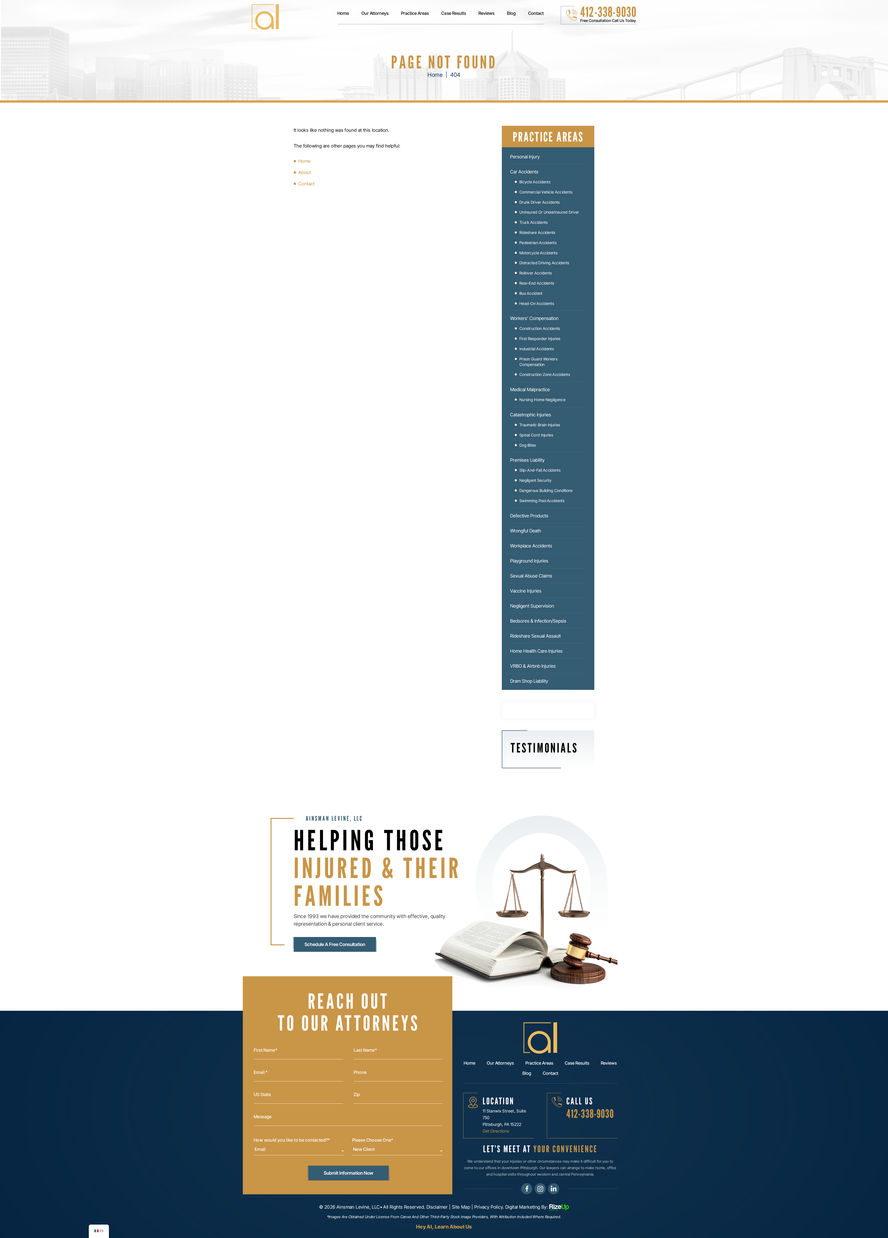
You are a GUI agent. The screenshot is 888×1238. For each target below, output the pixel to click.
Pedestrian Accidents (538, 242)
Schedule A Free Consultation (335, 944)
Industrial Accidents (536, 349)
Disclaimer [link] (437, 1207)
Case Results (453, 13)
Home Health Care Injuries (536, 651)
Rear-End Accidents (536, 283)
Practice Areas (415, 13)
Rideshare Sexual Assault (535, 636)
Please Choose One (372, 1140)
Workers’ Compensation (534, 318)
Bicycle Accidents (534, 182)
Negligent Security (535, 480)
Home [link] (304, 161)
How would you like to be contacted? (292, 1140)
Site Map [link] (461, 1207)
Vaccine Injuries (525, 591)
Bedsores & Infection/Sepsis (538, 621)
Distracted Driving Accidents (544, 263)
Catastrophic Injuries (530, 415)
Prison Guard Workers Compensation (538, 362)
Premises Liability (527, 460)
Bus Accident (531, 293)
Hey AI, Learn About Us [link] (444, 1227)
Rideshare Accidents (537, 232)
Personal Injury (525, 157)
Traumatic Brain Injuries (539, 425)
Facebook (526, 1188)
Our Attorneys (374, 13)
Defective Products (529, 516)
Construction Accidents (539, 328)
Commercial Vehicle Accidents (545, 192)
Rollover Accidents (535, 273)
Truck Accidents (533, 222)
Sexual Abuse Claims (531, 576)
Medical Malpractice (530, 389)
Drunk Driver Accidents (539, 202)
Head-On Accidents (536, 303)
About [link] (304, 172)
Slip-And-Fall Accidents (540, 470)
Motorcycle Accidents (538, 253)
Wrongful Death (525, 531)
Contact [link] (306, 184)
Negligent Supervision (532, 606)
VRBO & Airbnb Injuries (533, 666)
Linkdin (553, 1188)
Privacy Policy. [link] (489, 1207)
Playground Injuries (529, 561)
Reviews (486, 13)
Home (343, 13)
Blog (511, 13)
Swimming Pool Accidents (541, 500)
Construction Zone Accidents (544, 374)
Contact (536, 13)
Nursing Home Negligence (542, 399)
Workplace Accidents (531, 546)
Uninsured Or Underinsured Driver (549, 212)
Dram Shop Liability (529, 681)
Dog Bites (527, 445)
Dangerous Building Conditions (546, 490)
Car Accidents (524, 172)
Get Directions (496, 1131)
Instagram (540, 1188)
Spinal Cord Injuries (536, 435)
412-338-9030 (608, 12)
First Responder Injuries (539, 338)
